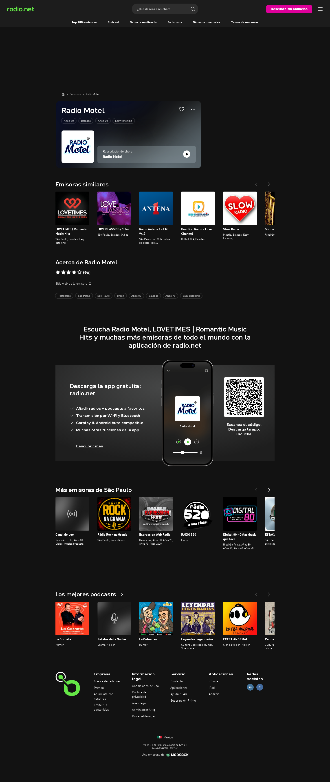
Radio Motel (112, 157)
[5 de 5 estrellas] (79, 272)
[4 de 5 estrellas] (74, 272)
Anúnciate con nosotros (103, 696)
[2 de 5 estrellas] (63, 272)
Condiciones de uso (145, 686)
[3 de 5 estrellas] (68, 272)
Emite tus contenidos (101, 707)
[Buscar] (193, 9)
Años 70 (103, 121)
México (168, 737)
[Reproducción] (186, 154)
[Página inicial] (63, 94)
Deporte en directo (143, 22)
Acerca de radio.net (107, 681)
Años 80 (69, 121)
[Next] (269, 182)
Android (214, 694)
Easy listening (123, 121)
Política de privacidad (139, 694)
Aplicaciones (178, 687)
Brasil (120, 296)
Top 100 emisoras (84, 22)
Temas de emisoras (244, 22)
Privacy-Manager (143, 716)
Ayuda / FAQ (178, 694)
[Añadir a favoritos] (181, 109)
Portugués (64, 296)
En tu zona (174, 22)
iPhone (213, 681)
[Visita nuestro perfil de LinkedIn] (250, 687)
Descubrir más (89, 446)
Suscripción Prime (183, 700)
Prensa (99, 687)
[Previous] (256, 182)
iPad (212, 687)
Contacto (176, 681)
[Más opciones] (193, 109)
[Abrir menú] (320, 9)
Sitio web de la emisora (71, 283)
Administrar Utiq (143, 709)
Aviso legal (139, 703)
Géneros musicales (206, 22)
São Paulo (84, 296)
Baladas (86, 121)
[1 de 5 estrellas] (58, 272)
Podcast (113, 22)
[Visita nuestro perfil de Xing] (260, 687)
